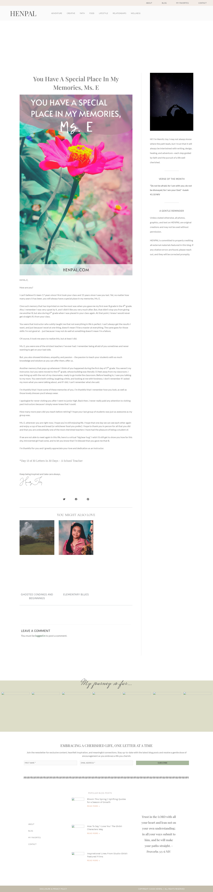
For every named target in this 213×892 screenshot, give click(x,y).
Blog (164, 3)
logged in (40, 635)
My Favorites (182, 3)
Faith (82, 13)
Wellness (135, 13)
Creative (71, 13)
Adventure (56, 13)
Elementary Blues (76, 594)
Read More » (93, 806)
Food (91, 13)
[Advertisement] (106, 42)
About (149, 3)
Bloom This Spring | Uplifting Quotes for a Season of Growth (106, 801)
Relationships (119, 13)
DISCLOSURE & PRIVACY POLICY (53, 889)
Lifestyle (103, 13)
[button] (64, 499)
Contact (202, 3)
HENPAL (23, 13)
